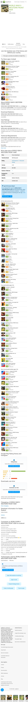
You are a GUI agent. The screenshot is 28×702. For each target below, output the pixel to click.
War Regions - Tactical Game (11, 442)
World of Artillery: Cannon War (11, 406)
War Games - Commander (11, 243)
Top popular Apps (18, 639)
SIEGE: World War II (9, 233)
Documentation (4, 670)
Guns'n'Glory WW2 (9, 358)
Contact (2, 664)
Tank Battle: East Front (10, 86)
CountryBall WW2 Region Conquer (12, 81)
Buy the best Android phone (20, 641)
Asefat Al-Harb (8, 259)
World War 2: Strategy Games (11, 297)
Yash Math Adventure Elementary (5, 656)
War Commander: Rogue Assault (12, 269)
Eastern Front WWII (9, 317)
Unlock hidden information (14, 466)
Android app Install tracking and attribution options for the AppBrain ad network (7, 683)
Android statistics (18, 630)
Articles (2, 676)
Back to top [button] (24, 690)
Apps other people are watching (14, 575)
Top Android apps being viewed (7, 647)
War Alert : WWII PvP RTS (11, 264)
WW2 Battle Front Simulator (11, 96)
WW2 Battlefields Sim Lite (11, 353)
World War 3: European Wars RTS (12, 76)
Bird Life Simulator (4, 652)
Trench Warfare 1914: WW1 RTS (12, 302)
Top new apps (21, 588)
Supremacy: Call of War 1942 (11, 437)
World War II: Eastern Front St (11, 274)
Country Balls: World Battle (11, 338)
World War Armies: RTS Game (11, 427)
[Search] (26, 2)
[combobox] (19, 2)
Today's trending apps (8, 588)
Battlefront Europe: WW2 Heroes (12, 322)
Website (3, 515)
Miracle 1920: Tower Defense (11, 248)
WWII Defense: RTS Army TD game (12, 66)
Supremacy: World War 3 (10, 422)
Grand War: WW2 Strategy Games (12, 401)
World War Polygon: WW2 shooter (12, 386)
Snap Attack (3, 649)
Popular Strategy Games (14, 584)
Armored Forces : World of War (12, 223)
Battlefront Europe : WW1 (10, 333)
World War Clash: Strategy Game (12, 218)
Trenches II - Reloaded (10, 287)
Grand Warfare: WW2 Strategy (11, 213)
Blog (2, 679)
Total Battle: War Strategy (11, 279)
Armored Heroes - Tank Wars (11, 307)
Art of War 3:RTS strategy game (12, 327)
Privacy (2, 667)
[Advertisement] (14, 28)
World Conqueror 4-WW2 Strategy (12, 312)
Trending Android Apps (19, 636)
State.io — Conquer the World (11, 371)
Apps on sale (14, 579)
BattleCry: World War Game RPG (12, 228)
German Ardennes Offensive (11, 343)
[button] (14, 518)
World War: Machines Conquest (12, 412)
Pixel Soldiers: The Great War (11, 254)
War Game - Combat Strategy (11, 238)
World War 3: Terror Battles (11, 71)
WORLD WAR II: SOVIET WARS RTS (12, 61)
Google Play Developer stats (20, 633)
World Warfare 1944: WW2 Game (12, 91)
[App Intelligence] (2, 689)
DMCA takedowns (4, 673)
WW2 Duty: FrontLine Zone (11, 417)
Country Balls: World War (10, 363)
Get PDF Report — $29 (7, 196)
